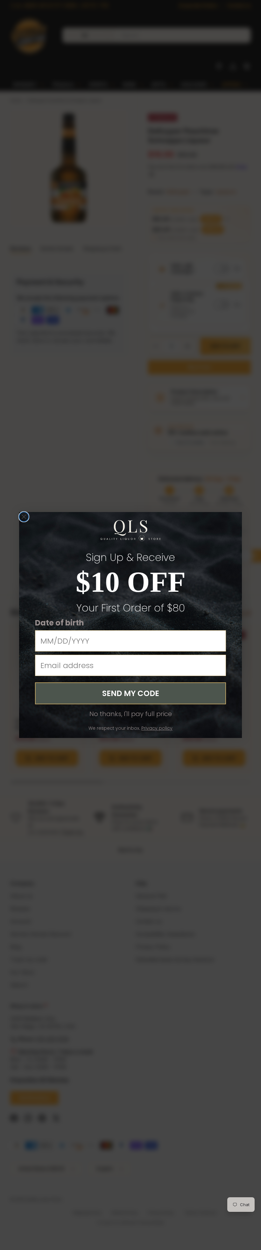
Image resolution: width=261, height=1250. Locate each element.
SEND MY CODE (130, 693)
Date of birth (59, 623)
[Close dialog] (24, 517)
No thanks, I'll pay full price (130, 713)
